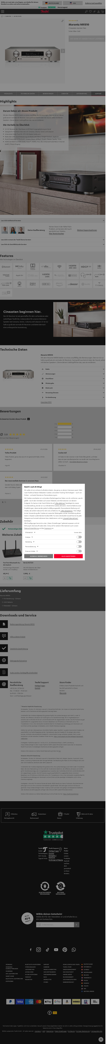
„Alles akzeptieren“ (67, 511)
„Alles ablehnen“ (60, 503)
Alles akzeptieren (68, 556)
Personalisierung (30, 546)
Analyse (27, 537)
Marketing (28, 542)
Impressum (48, 528)
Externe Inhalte (30, 551)
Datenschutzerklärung (31, 528)
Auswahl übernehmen (38, 556)
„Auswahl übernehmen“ (70, 518)
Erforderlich (29, 532)
